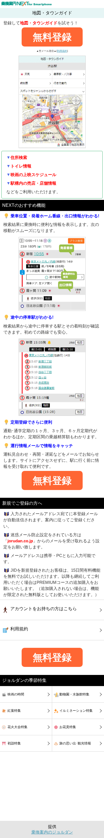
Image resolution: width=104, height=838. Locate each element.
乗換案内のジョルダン (52, 832)
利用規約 (62, 51)
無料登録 (52, 37)
